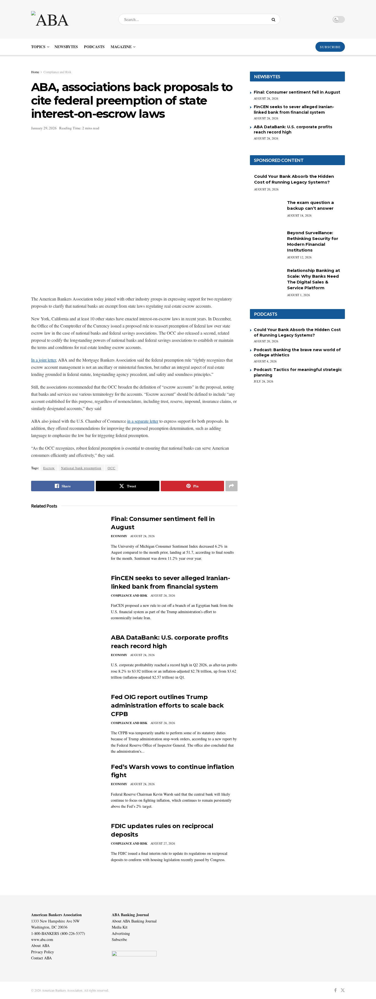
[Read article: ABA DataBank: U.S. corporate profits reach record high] (67, 659)
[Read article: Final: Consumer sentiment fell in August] (67, 540)
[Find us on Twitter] (342, 990)
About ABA (40, 945)
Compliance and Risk (57, 72)
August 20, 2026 (266, 189)
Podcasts (94, 47)
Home (35, 72)
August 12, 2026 (299, 257)
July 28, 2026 (263, 381)
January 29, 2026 (44, 127)
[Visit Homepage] (70, 19)
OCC (111, 468)
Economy (119, 536)
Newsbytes (66, 47)
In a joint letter (43, 360)
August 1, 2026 (298, 295)
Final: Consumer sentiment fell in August (297, 92)
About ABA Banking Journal (134, 921)
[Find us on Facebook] (335, 990)
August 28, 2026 (142, 536)
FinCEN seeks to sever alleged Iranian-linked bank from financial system (294, 109)
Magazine (121, 47)
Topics (38, 47)
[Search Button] (274, 19)
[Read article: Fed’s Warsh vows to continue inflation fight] (67, 788)
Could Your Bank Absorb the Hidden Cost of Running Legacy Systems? (297, 332)
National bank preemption (81, 468)
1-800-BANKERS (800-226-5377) (58, 933)
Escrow (49, 468)
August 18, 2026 (299, 215)
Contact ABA (41, 957)
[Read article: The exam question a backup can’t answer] (266, 211)
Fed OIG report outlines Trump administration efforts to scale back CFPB (167, 705)
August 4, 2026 (265, 361)
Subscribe (119, 939)
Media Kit (119, 927)
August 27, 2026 (163, 843)
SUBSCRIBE (330, 47)
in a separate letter (142, 421)
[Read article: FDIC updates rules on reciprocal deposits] (67, 847)
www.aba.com (42, 939)
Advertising (121, 933)
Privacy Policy (42, 951)
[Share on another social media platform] (231, 486)
